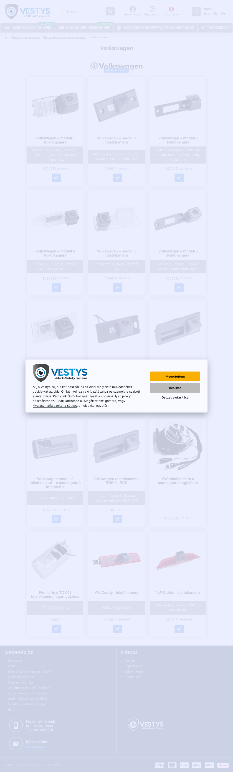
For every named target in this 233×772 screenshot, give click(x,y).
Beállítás (175, 387)
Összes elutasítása (175, 397)
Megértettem (175, 376)
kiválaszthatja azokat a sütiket (55, 405)
